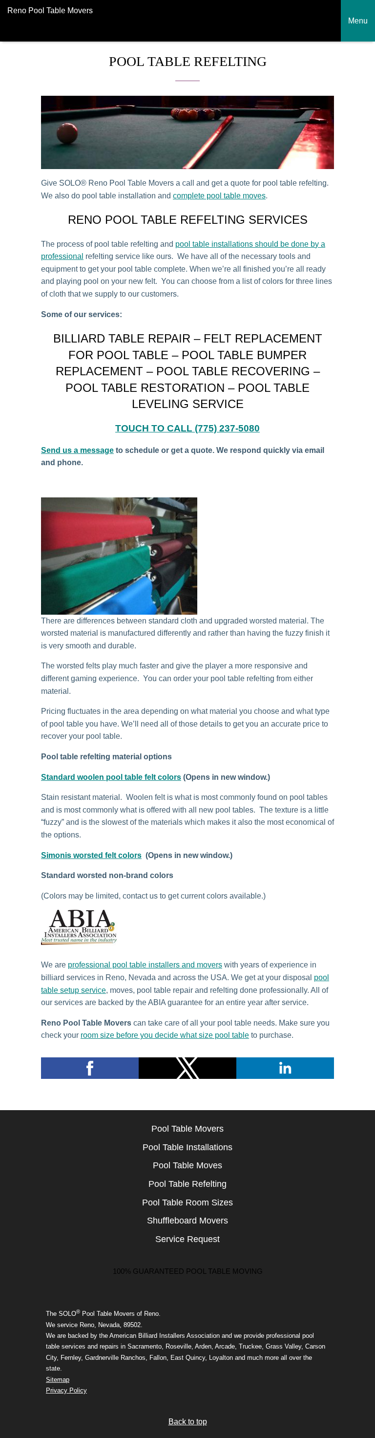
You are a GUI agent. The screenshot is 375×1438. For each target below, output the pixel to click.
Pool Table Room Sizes (187, 1202)
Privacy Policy (66, 1390)
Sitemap (57, 1379)
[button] (90, 1068)
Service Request (187, 1239)
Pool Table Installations (187, 1147)
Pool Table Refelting (187, 1184)
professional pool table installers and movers (145, 965)
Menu (358, 21)
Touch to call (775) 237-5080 (187, 428)
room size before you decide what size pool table (165, 1035)
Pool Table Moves (187, 1165)
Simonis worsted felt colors (91, 855)
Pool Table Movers (187, 1129)
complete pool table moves (219, 196)
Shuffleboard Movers (187, 1220)
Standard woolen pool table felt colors (111, 777)
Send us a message (77, 450)
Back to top (187, 1421)
